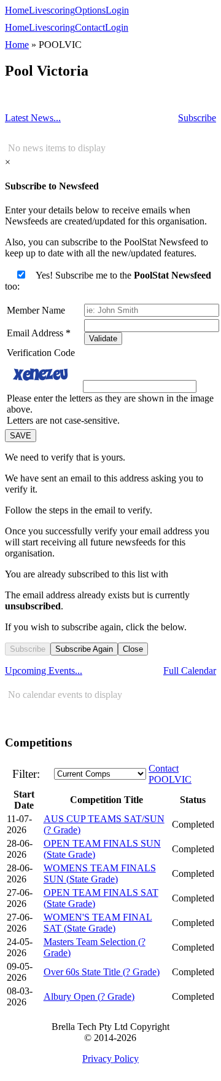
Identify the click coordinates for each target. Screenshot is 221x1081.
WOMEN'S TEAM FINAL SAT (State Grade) (98, 922)
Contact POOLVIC (170, 774)
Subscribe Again (84, 649)
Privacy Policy (110, 1058)
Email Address (39, 333)
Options (90, 10)
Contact (90, 27)
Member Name (36, 310)
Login (117, 10)
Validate (103, 338)
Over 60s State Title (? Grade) (102, 972)
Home (17, 10)
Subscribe (197, 118)
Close (133, 649)
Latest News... (33, 118)
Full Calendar (189, 670)
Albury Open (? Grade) (89, 996)
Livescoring (52, 10)
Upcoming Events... (43, 670)
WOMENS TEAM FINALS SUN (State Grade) (100, 873)
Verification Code (41, 352)
